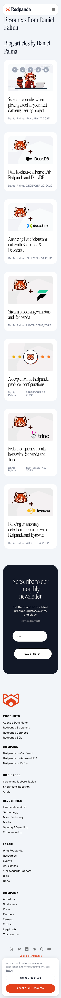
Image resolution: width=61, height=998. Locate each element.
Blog (6, 876)
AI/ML (6, 791)
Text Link (9, 62)
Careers (8, 919)
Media (7, 822)
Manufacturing (13, 817)
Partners (8, 914)
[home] (18, 9)
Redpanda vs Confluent (18, 753)
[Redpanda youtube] (49, 949)
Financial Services (14, 807)
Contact (8, 924)
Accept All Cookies (30, 988)
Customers (10, 904)
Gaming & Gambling (15, 827)
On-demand (10, 866)
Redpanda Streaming (16, 727)
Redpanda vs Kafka (15, 763)
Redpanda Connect (15, 732)
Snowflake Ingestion (16, 786)
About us (9, 899)
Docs (6, 881)
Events (7, 861)
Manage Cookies (30, 978)
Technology (10, 812)
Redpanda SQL (12, 737)
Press (6, 909)
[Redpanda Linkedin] (26, 949)
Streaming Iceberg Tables (19, 781)
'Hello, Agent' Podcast (17, 871)
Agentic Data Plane (15, 722)
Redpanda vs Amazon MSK (20, 758)
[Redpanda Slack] (34, 949)
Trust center (11, 934)
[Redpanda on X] (12, 949)
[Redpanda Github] (41, 949)
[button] (53, 9)
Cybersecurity (12, 832)
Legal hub (9, 929)
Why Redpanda (13, 850)
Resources (10, 855)
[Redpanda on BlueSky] (19, 949)
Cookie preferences (30, 955)
